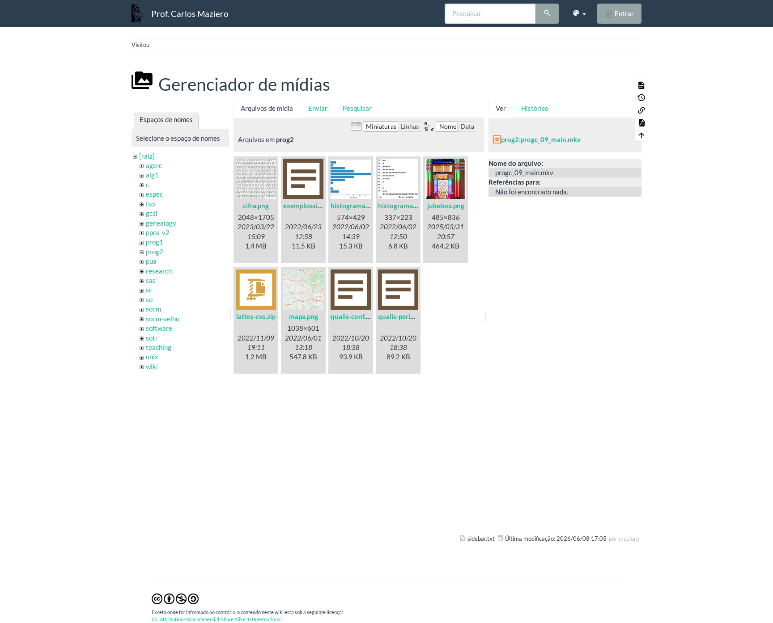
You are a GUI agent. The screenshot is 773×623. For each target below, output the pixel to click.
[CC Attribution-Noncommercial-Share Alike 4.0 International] (175, 598)
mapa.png (303, 316)
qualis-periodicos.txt (409, 316)
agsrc (154, 165)
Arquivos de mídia (267, 108)
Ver (501, 108)
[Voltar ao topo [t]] (641, 135)
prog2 (154, 252)
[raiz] (147, 156)
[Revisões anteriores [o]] (641, 97)
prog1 (154, 242)
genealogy (161, 223)
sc (149, 290)
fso (150, 204)
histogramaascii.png (408, 206)
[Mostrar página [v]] (641, 85)
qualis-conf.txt (352, 316)
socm (153, 309)
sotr (152, 338)
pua (151, 261)
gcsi (151, 213)
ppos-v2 (158, 232)
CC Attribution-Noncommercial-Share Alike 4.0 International (217, 619)
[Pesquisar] (547, 14)
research (159, 271)
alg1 (152, 175)
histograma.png (354, 206)
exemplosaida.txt (309, 206)
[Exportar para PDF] (641, 122)
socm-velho (162, 319)
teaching (158, 347)
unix (152, 357)
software (159, 328)
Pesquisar (357, 108)
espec (154, 194)
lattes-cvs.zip (256, 316)
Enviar (317, 108)
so (149, 299)
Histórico (534, 108)
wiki (152, 366)
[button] (579, 13)
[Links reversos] (641, 110)
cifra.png (256, 206)
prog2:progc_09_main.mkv (541, 139)
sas (151, 280)
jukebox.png (445, 206)
